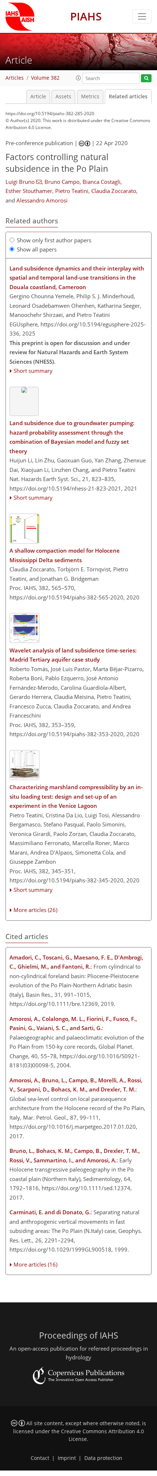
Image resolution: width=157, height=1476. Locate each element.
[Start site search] (146, 78)
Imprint (67, 1458)
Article (38, 96)
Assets (63, 96)
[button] (78, 78)
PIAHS (86, 16)
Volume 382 (45, 78)
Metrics (90, 96)
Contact (40, 1458)
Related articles (128, 96)
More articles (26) (35, 909)
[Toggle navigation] (142, 16)
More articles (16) (35, 1264)
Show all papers (37, 249)
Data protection (103, 1458)
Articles (14, 78)
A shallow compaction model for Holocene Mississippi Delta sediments (64, 555)
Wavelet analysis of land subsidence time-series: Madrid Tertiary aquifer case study (73, 655)
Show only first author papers (54, 240)
